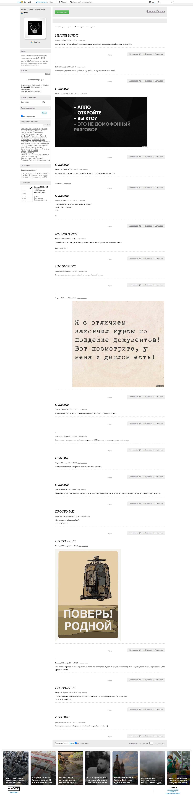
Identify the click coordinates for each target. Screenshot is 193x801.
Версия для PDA (173, 790)
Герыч (22, 13)
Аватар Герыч (35, 28)
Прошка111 (40, 158)
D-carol (42, 130)
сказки (45, 63)
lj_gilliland (24, 175)
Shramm (34, 138)
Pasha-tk (43, 136)
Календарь (161, 743)
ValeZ (29, 140)
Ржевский (24, 160)
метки (23, 63)
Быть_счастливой (27, 149)
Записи (23, 9)
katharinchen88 (40, 142)
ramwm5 (24, 145)
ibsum (32, 142)
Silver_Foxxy (42, 138)
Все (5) (47, 74)
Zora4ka (35, 140)
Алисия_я (40, 147)
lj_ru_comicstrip (35, 173)
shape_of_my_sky (34, 145)
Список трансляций (28, 170)
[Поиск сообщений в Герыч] (44, 113)
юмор (37, 65)
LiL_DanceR (25, 136)
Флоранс (32, 160)
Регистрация (42, 2)
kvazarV (30, 143)
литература (44, 61)
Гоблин (23, 151)
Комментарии (40, 9)
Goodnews (39, 132)
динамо (40, 57)
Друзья (30, 9)
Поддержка (150, 2)
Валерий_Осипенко (42, 149)
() (140, 54)
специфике (24, 65)
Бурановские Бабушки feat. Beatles (35, 85)
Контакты (173, 791)
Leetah (39, 134)
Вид (154, 3)
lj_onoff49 (43, 177)
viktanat (33, 147)
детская (33, 58)
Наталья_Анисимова (29, 156)
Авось (75, 2)
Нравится (148, 54)
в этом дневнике (29, 116)
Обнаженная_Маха (28, 158)
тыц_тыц (46, 160)
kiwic (48, 142)
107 (143, 743)
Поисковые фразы (40, 200)
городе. (23, 58)
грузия (28, 58)
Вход (51, 2)
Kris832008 (33, 134)
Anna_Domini (34, 130)
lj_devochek (35, 177)
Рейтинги (64, 2)
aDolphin (41, 140)
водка (45, 55)
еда (29, 60)
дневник (23, 61)
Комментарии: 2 (36, 91)
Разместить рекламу (173, 793)
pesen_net (24, 55)
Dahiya (23, 132)
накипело (39, 160)
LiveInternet (25, 2)
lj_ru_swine (25, 173)
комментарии (35, 61)
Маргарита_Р (44, 154)
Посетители (38, 198)
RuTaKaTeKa (26, 138)
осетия (27, 63)
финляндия (31, 65)
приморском (34, 63)
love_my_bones (39, 143)
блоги (41, 55)
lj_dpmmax (33, 175)
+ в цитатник (80, 40)
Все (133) (46, 125)
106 (146, 743)
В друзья (37, 42)
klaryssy (24, 143)
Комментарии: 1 (36, 87)
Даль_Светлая (32, 151)
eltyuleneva (25, 142)
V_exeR (24, 140)
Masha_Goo (35, 136)
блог (37, 55)
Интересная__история (29, 154)
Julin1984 (24, 134)
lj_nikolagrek (25, 177)
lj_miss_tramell (42, 175)
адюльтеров (32, 55)
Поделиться (159, 54)
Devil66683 (31, 132)
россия (40, 63)
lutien (47, 143)
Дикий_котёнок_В (27, 153)
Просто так (25, 89)
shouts (43, 145)
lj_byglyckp (45, 173)
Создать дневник (62, 12)
